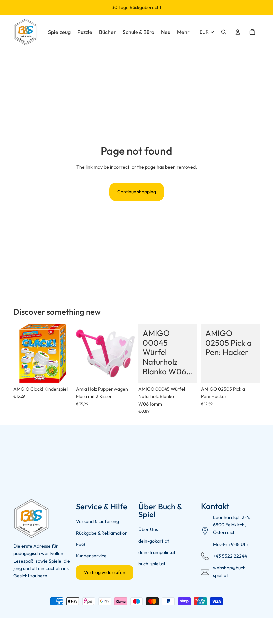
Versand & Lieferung (97, 521)
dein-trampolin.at (156, 552)
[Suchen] (223, 32)
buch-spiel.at (151, 564)
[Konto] (237, 32)
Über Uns (148, 529)
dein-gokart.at (153, 541)
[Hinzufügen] (62, 372)
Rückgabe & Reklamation (102, 533)
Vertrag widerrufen (104, 572)
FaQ (80, 544)
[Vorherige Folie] (20, 353)
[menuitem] (183, 32)
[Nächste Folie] (64, 353)
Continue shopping (136, 192)
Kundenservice (91, 556)
